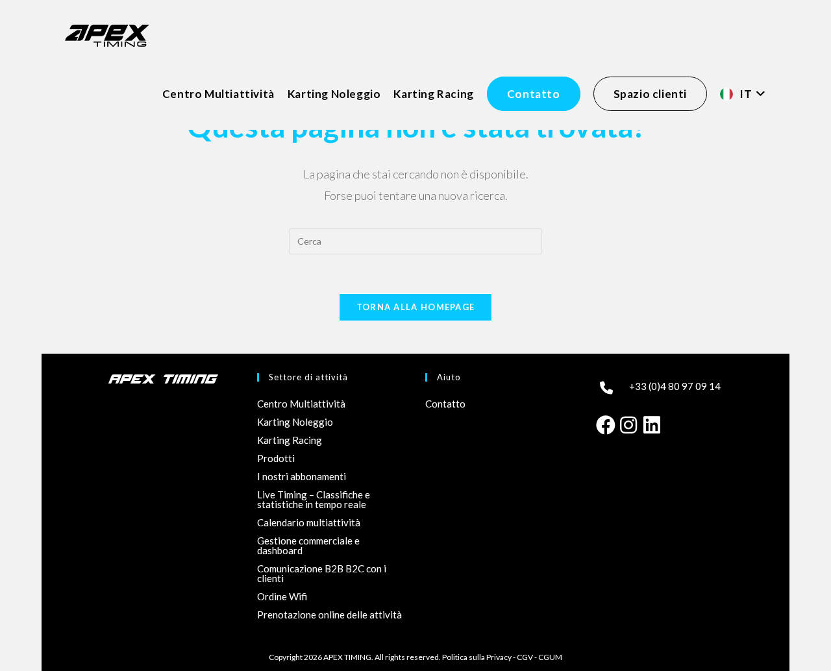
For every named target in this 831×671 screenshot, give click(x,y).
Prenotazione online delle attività (329, 614)
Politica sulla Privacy (477, 657)
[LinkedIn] (652, 423)
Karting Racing (289, 440)
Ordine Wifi (282, 596)
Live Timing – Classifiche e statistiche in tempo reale (313, 499)
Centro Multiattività (301, 403)
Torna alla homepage (415, 307)
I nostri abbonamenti (301, 476)
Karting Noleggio (295, 422)
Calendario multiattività (308, 522)
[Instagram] (628, 423)
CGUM (550, 657)
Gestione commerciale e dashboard (308, 545)
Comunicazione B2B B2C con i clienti (321, 573)
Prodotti (276, 458)
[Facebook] (605, 423)
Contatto (445, 403)
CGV (525, 657)
